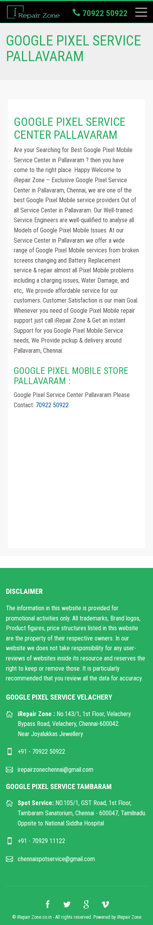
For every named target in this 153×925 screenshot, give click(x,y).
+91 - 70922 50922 (41, 751)
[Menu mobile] (141, 14)
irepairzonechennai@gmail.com (55, 769)
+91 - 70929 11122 (41, 841)
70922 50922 (104, 13)
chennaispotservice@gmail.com (56, 859)
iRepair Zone (129, 917)
